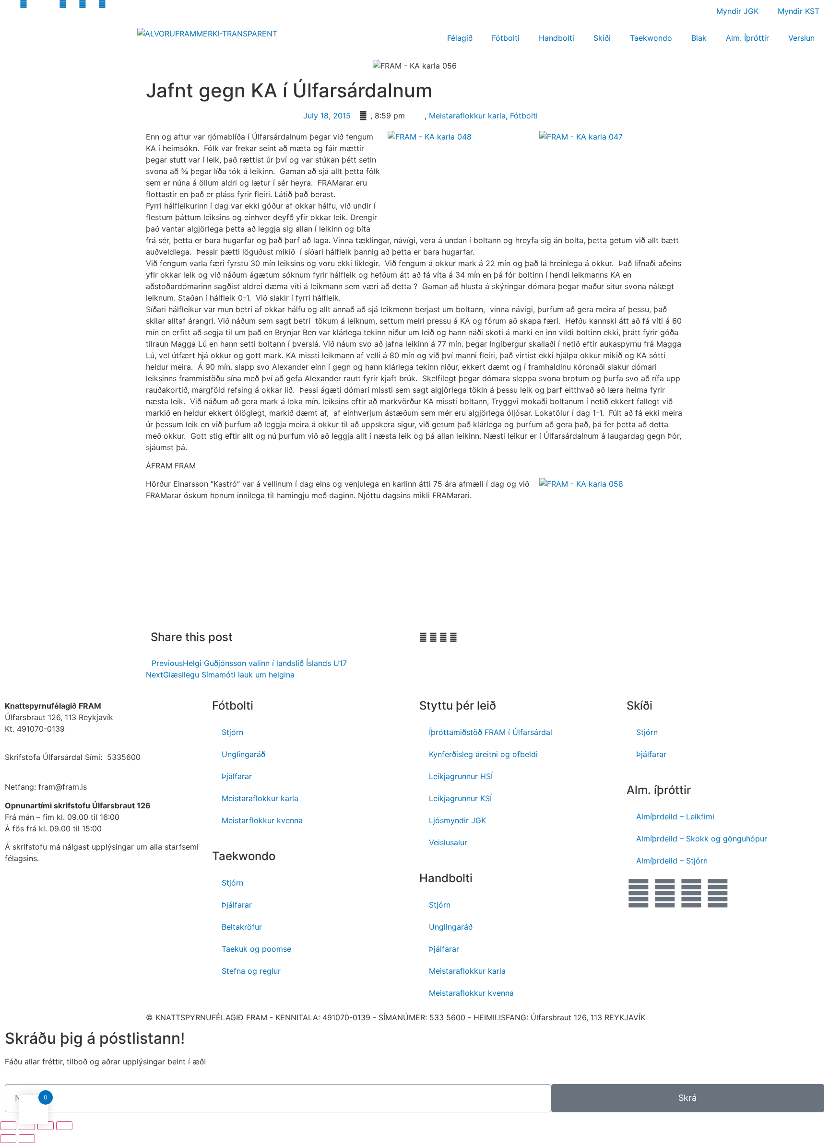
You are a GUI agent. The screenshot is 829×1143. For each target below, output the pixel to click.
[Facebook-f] (639, 893)
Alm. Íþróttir (747, 38)
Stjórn (232, 732)
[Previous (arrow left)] (8, 1138)
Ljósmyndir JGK (457, 820)
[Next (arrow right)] (27, 1138)
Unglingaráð (243, 754)
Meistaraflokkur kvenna (471, 993)
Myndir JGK (737, 11)
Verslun (801, 38)
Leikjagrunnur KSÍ (460, 798)
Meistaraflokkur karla (467, 115)
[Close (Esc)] (8, 1125)
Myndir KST (798, 11)
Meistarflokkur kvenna (262, 820)
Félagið (460, 38)
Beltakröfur (242, 927)
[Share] (27, 1125)
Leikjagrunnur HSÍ (461, 776)
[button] (423, 637)
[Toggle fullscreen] (45, 1125)
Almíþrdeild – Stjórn (672, 860)
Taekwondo (651, 38)
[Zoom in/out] (64, 1125)
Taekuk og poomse (256, 949)
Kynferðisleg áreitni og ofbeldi (483, 754)
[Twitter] (718, 893)
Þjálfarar (237, 776)
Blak (699, 38)
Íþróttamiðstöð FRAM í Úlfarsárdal (490, 732)
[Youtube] (665, 893)
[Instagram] (691, 893)
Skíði (602, 38)
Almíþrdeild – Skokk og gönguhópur (701, 838)
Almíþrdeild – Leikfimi (675, 816)
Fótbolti (506, 38)
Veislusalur (448, 842)
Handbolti (556, 38)
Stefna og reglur (251, 971)
